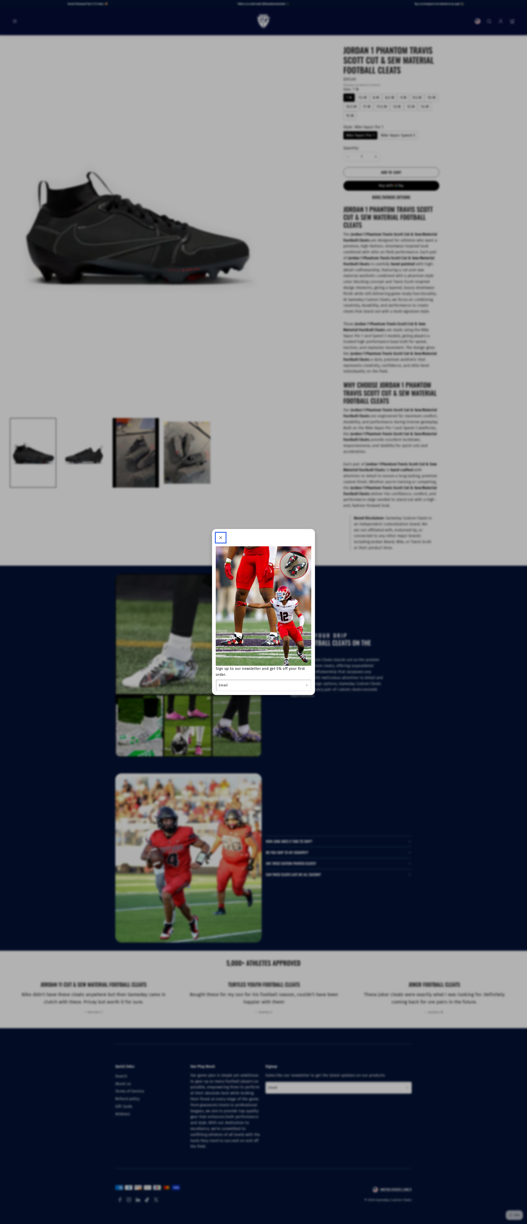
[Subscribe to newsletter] (306, 685)
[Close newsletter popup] (221, 538)
